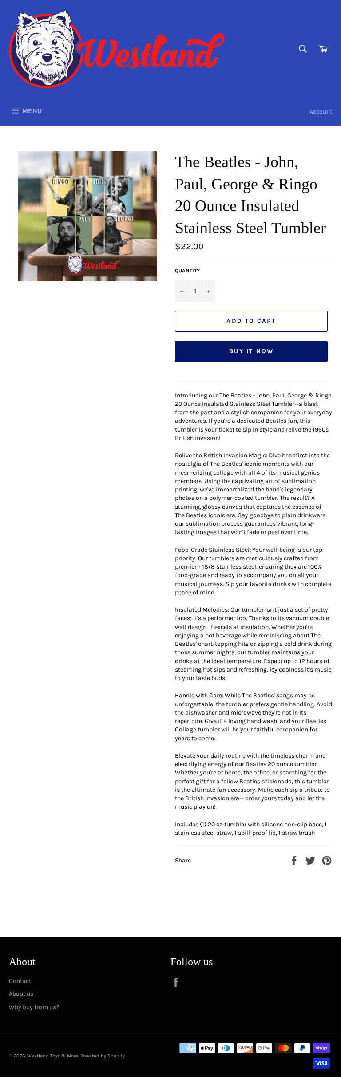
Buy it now (251, 351)
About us (21, 994)
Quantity (187, 270)
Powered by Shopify (102, 1056)
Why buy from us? (34, 1007)
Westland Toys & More (52, 1056)
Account (320, 111)
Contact (20, 981)
